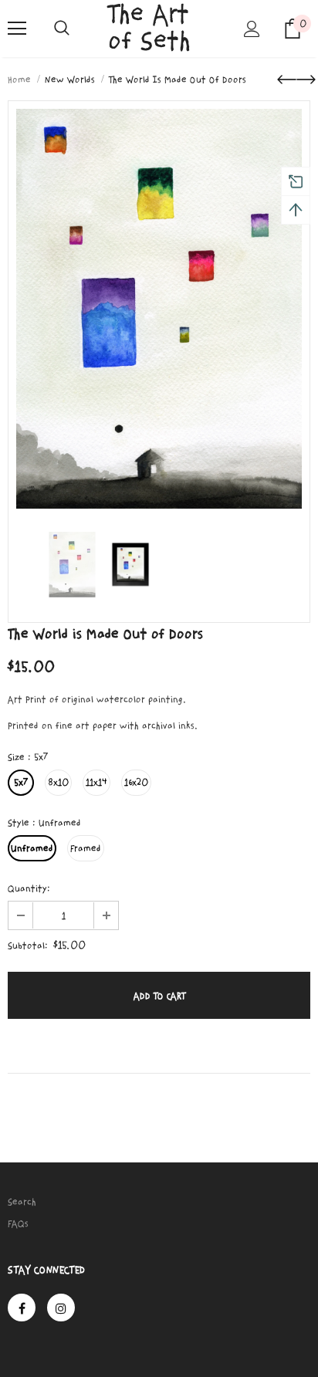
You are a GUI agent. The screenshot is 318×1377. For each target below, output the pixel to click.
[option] (159, 309)
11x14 (96, 782)
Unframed (32, 848)
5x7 (21, 782)
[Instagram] (61, 1307)
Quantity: (29, 888)
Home (19, 79)
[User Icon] (252, 29)
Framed (85, 848)
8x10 (58, 782)
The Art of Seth (149, 28)
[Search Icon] (61, 28)
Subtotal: (28, 945)
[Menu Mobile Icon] (17, 28)
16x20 (136, 782)
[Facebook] (22, 1307)
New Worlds (70, 79)
